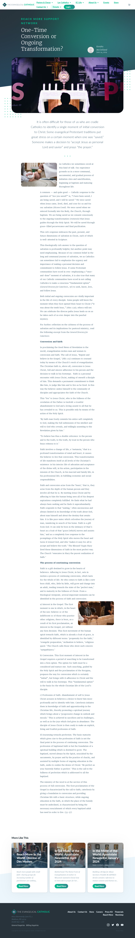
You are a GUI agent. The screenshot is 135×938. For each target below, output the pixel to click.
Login (68, 7)
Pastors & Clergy (43, 2)
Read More (23, 886)
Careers (99, 911)
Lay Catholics (63, 2)
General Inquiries (18, 925)
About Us (93, 2)
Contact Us (41, 7)
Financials (119, 911)
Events (106, 2)
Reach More (108, 914)
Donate (56, 7)
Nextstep (119, 914)
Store (116, 2)
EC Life (79, 2)
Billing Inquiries (32, 925)
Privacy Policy (119, 931)
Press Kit (109, 911)
